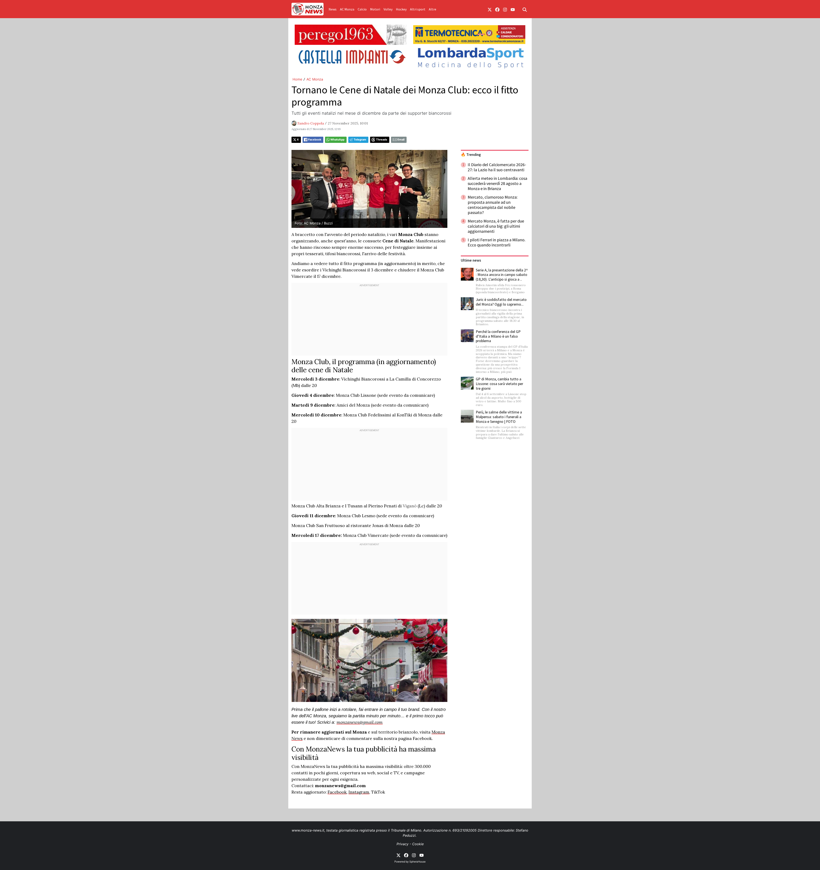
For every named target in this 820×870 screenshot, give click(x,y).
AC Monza (347, 9)
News (333, 9)
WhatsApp (337, 139)
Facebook (314, 139)
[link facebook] (497, 9)
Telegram (360, 139)
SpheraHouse (417, 861)
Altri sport (417, 9)
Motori (375, 9)
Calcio (362, 9)
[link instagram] (505, 9)
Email (400, 139)
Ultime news (471, 260)
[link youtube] (513, 9)
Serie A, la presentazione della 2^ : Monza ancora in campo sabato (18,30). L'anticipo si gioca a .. (502, 275)
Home (297, 79)
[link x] (489, 9)
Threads (381, 139)
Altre (432, 9)
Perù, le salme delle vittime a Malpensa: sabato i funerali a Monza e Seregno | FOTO (499, 417)
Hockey (401, 9)
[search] (525, 9)
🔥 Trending (471, 154)
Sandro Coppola (310, 123)
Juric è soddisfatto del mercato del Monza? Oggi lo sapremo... (501, 302)
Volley (388, 9)
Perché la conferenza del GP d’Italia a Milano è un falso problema (498, 336)
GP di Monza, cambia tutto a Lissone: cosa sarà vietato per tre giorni (499, 383)
